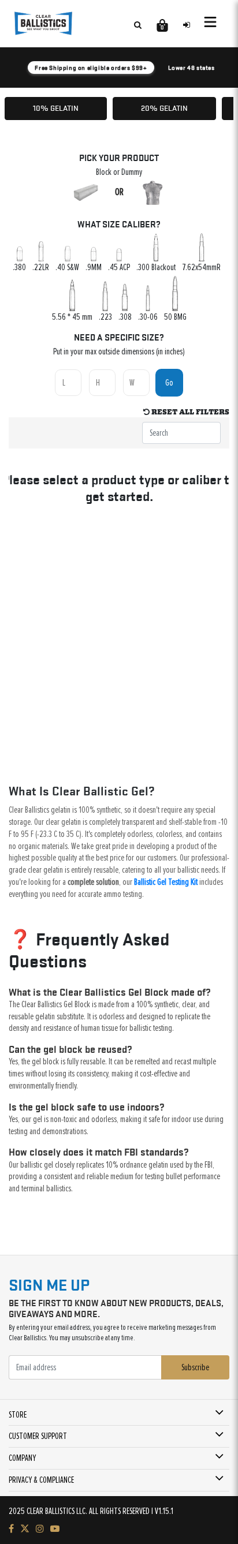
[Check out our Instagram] (40, 1529)
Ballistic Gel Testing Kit (166, 882)
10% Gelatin (56, 108)
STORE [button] (18, 1414)
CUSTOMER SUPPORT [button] (38, 1436)
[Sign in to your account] (187, 25)
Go (169, 382)
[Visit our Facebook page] (11, 1529)
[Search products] (137, 25)
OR (119, 192)
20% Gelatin (164, 108)
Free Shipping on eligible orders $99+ (91, 67)
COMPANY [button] (22, 1458)
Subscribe (195, 1367)
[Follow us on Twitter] (24, 1529)
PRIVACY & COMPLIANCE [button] (41, 1480)
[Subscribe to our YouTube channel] (55, 1529)
